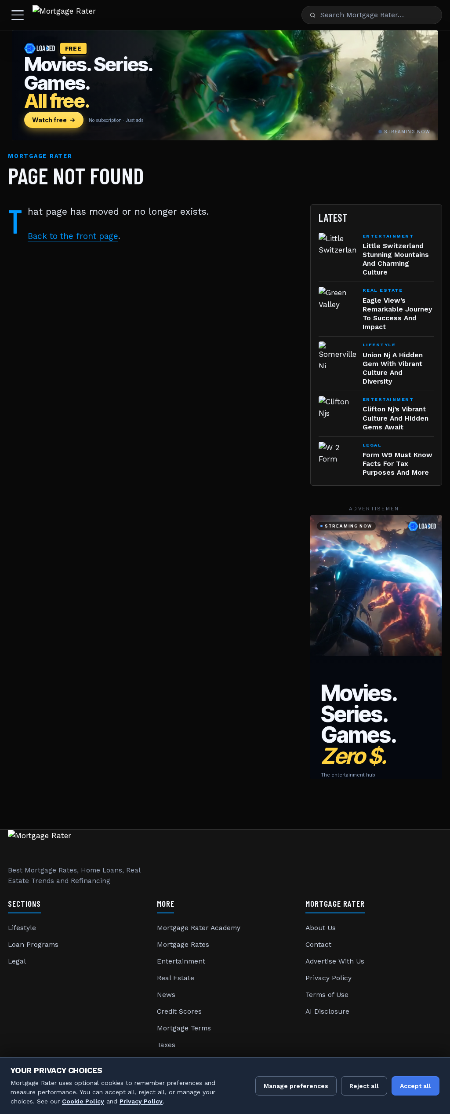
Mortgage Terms (184, 1028)
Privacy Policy (328, 978)
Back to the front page (73, 236)
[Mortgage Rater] (64, 15)
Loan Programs (33, 945)
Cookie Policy (83, 1101)
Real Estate (175, 978)
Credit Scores (179, 1011)
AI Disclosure (327, 1011)
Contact (318, 945)
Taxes (166, 1045)
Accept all (415, 1085)
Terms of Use (326, 995)
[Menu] (17, 15)
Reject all (364, 1085)
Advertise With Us (334, 961)
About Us (320, 928)
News (166, 995)
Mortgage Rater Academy (198, 928)
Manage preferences (296, 1085)
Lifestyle (22, 928)
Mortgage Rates (183, 945)
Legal (17, 961)
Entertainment (181, 961)
